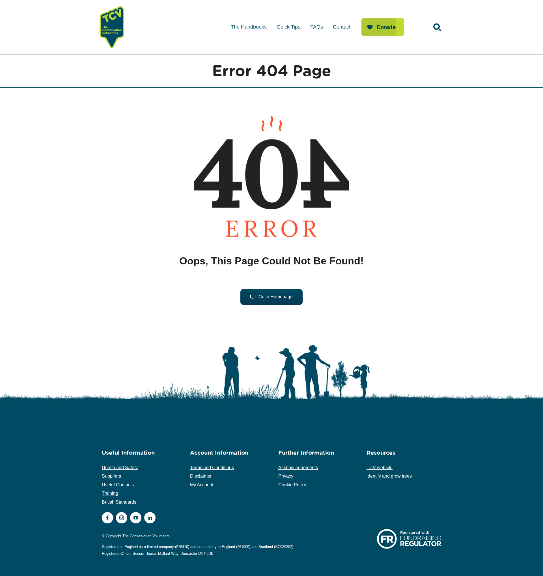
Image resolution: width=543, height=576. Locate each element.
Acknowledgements (298, 467)
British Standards (119, 502)
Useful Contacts (118, 484)
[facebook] (107, 517)
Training (110, 493)
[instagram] (121, 517)
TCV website (380, 467)
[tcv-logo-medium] (112, 6)
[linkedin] (150, 517)
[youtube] (135, 517)
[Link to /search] (437, 27)
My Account (201, 484)
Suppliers (111, 476)
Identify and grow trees (389, 476)
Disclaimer (201, 476)
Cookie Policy (292, 484)
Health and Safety (120, 467)
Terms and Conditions (212, 467)
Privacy (285, 476)
